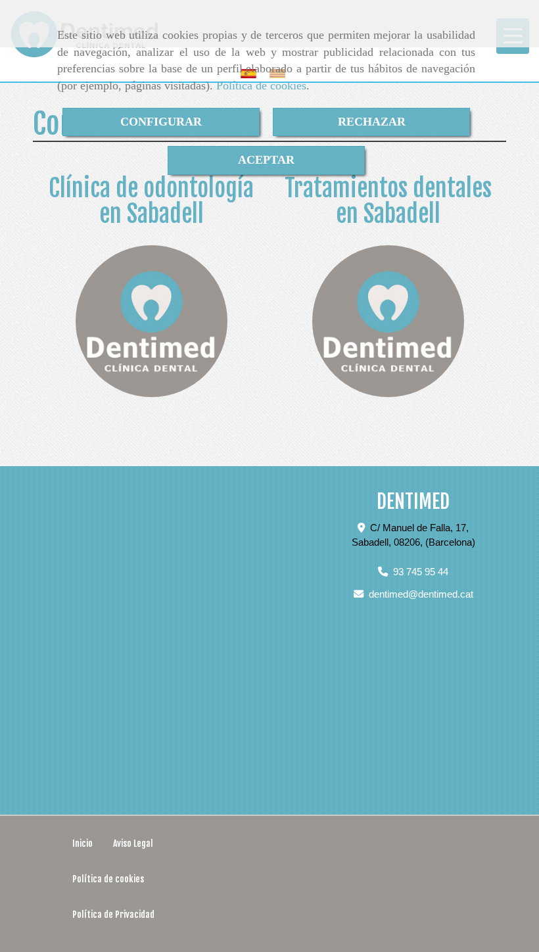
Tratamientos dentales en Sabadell (388, 201)
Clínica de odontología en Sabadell (151, 201)
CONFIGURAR (161, 121)
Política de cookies (261, 85)
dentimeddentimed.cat (421, 594)
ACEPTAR (266, 159)
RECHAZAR (372, 121)
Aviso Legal (133, 843)
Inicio (82, 843)
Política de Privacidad (113, 914)
